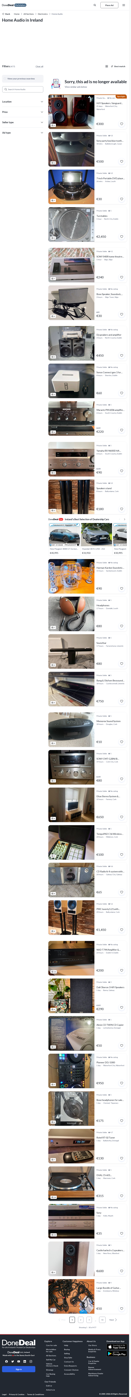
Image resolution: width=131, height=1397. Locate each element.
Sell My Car (51, 1360)
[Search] (5, 89)
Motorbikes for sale (51, 1350)
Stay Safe (68, 1358)
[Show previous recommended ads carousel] (119, 519)
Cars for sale (51, 1345)
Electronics (43, 14)
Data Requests (70, 1366)
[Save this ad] (122, 124)
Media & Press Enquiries (94, 1350)
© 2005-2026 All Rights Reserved (113, 1394)
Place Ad (109, 5)
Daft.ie (49, 1386)
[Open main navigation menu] (124, 5)
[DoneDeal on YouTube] (18, 1361)
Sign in (19, 1369)
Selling (67, 1354)
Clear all (39, 66)
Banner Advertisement (94, 1368)
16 (102, 1320)
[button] (22, 102)
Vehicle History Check (52, 1365)
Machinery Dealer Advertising (95, 1374)
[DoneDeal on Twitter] (12, 1361)
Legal (4, 1394)
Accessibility (69, 1374)
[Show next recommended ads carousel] (125, 519)
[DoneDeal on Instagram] (30, 1361)
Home (16, 14)
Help (66, 1345)
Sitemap (49, 1370)
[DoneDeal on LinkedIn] (24, 1361)
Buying (67, 1349)
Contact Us (69, 1362)
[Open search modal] (95, 5)
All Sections (29, 14)
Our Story (92, 1345)
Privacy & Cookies (16, 1394)
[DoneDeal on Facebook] (6, 1361)
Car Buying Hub (50, 1375)
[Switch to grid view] (106, 66)
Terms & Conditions (35, 1394)
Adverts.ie (50, 1390)
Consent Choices (71, 1370)
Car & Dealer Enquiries (93, 1362)
